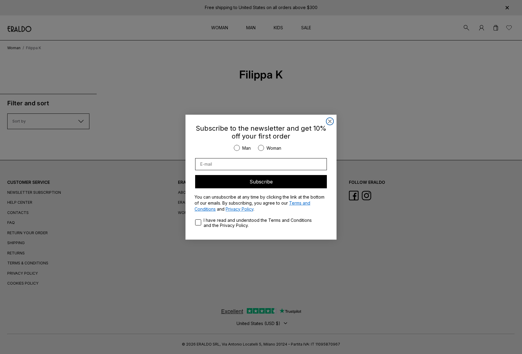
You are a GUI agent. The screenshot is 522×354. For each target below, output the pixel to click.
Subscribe (261, 182)
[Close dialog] (330, 121)
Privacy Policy (239, 209)
